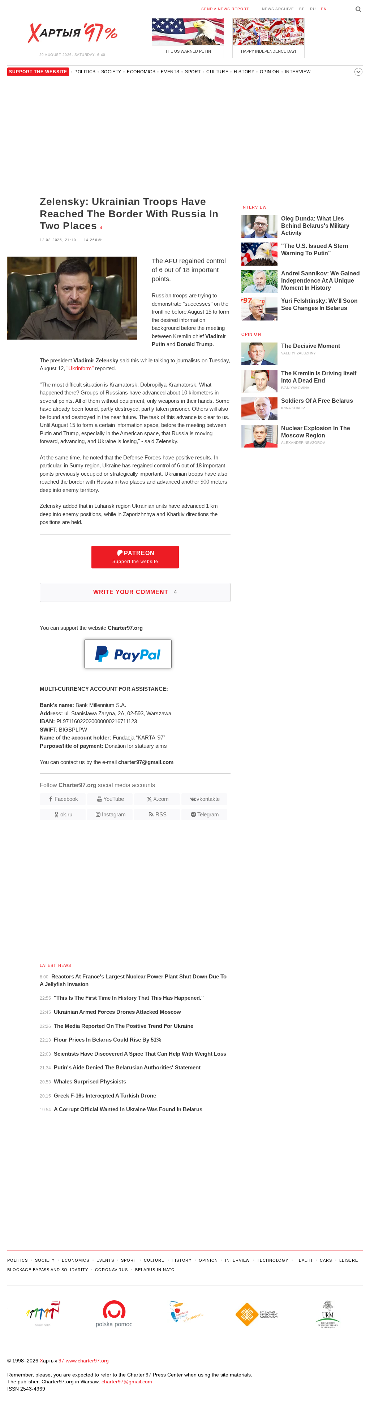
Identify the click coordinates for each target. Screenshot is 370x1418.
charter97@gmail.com (127, 1381)
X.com (161, 799)
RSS (161, 814)
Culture (217, 71)
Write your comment (135, 592)
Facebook (66, 799)
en (324, 9)
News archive (278, 9)
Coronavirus (111, 1270)
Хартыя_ (72, 33)
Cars (326, 1260)
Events (170, 71)
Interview (298, 71)
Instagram (114, 814)
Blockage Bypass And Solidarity (47, 1270)
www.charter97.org (87, 1361)
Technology (272, 1260)
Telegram (208, 814)
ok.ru (66, 814)
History (244, 71)
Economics (141, 71)
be (302, 9)
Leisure (348, 1260)
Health (304, 1260)
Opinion (269, 71)
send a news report (225, 9)
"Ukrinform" (80, 368)
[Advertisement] (119, 137)
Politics (85, 71)
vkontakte (208, 799)
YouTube (113, 799)
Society (111, 71)
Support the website (135, 557)
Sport (193, 71)
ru (313, 9)
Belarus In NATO (155, 1270)
